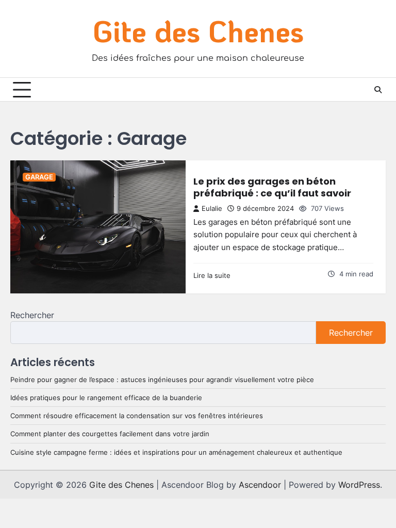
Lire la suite (211, 275)
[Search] (378, 89)
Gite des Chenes (198, 30)
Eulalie (212, 208)
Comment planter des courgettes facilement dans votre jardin (109, 434)
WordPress (359, 485)
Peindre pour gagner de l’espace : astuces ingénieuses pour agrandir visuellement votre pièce (162, 379)
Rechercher (32, 315)
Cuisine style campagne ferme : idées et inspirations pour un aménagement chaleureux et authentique (176, 452)
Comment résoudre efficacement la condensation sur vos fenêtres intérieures (136, 415)
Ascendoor (260, 485)
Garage (39, 177)
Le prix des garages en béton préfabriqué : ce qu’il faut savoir (272, 187)
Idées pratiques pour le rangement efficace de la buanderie (106, 397)
